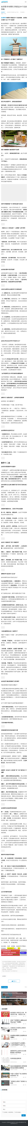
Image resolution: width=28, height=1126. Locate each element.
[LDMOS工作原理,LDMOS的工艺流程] (5, 1029)
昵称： (4, 1102)
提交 (23, 1115)
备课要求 (3, 17)
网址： (4, 1109)
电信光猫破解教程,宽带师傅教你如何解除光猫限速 (18, 1067)
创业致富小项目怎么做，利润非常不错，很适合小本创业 (18, 1013)
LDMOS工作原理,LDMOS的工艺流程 (18, 1028)
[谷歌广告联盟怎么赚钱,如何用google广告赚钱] (5, 1021)
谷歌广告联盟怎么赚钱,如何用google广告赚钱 (18, 1021)
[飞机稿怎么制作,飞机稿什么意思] (5, 1083)
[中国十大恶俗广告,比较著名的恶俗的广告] (5, 1075)
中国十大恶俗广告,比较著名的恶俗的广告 (18, 1074)
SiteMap (17, 1122)
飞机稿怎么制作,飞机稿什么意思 (18, 1082)
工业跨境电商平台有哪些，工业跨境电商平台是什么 (18, 1044)
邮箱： (4, 1105)
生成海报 (5, 987)
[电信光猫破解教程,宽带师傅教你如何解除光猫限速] (5, 1067)
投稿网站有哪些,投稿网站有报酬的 (18, 1036)
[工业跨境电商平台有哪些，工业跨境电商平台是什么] (5, 1044)
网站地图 (21, 1122)
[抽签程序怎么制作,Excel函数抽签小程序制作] (5, 1052)
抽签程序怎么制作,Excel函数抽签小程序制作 (18, 1051)
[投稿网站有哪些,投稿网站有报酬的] (5, 1037)
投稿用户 (3, 12)
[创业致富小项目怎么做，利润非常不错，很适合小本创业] (5, 1014)
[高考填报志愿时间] (5, 1060)
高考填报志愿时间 (15, 1058)
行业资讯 (22, 12)
